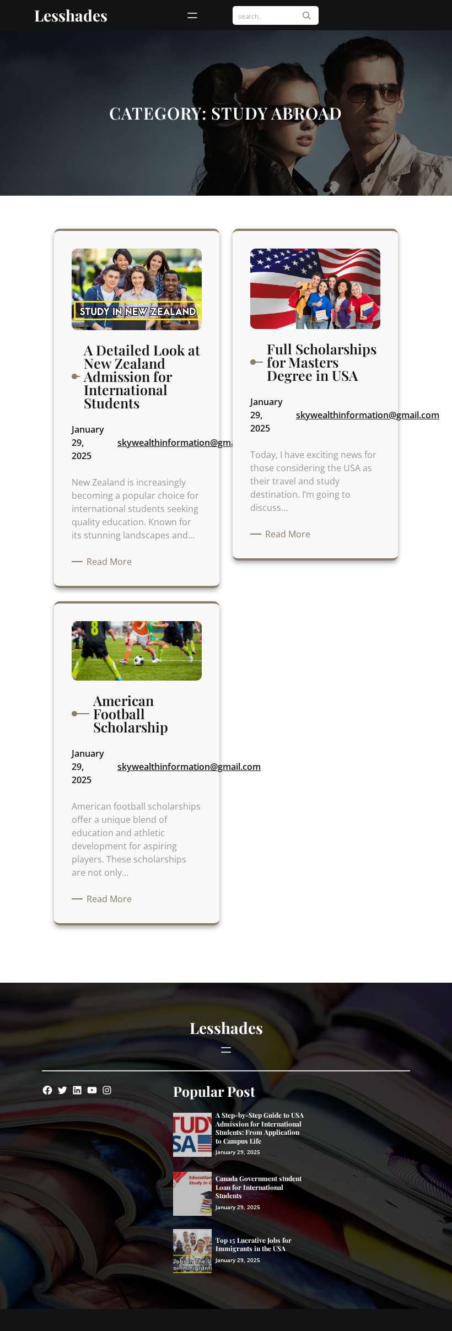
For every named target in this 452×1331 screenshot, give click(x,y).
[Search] (306, 15)
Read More (111, 561)
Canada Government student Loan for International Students (259, 1187)
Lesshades (70, 15)
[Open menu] (192, 15)
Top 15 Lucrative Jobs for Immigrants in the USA (254, 1244)
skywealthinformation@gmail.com (189, 443)
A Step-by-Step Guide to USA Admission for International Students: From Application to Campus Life (260, 1128)
